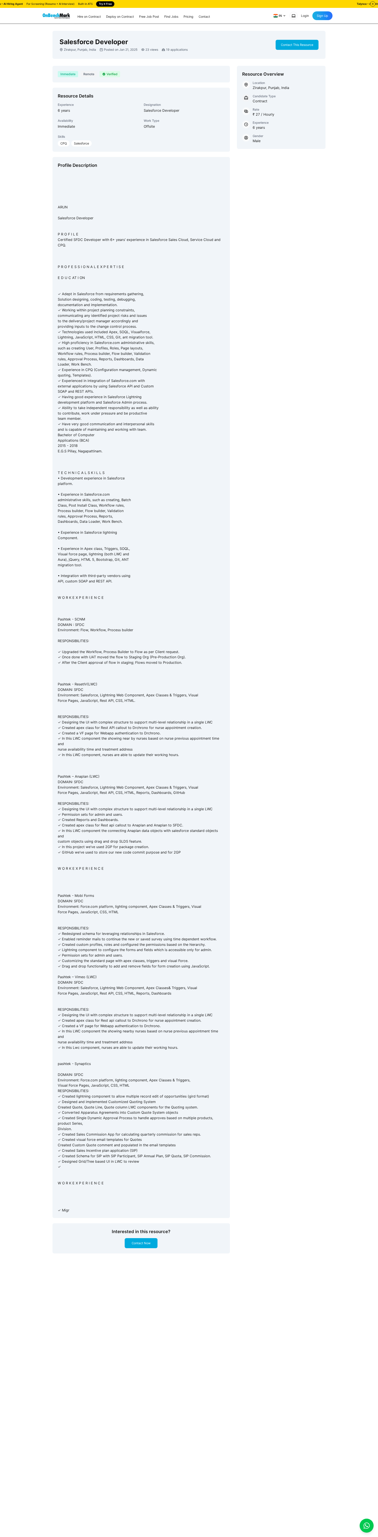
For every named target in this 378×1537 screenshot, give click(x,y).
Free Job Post (149, 16)
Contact (204, 16)
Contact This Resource (297, 45)
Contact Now (141, 1243)
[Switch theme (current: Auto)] (294, 16)
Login (305, 15)
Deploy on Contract (120, 16)
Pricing (188, 16)
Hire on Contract (89, 16)
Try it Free (105, 3)
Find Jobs (171, 16)
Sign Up (322, 15)
